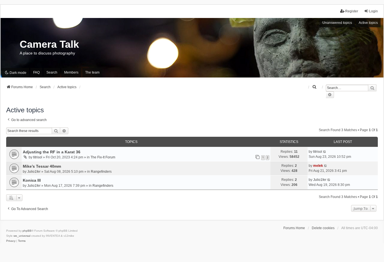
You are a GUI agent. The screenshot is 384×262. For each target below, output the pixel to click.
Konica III (32, 180)
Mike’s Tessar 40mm (42, 166)
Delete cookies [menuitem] (323, 228)
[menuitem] (314, 87)
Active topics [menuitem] (368, 23)
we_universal (21, 235)
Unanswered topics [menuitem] (337, 23)
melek (318, 166)
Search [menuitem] (51, 72)
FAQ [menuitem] (36, 72)
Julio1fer (33, 172)
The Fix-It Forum (103, 157)
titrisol (37, 157)
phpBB (26, 230)
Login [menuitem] (373, 11)
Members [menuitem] (71, 72)
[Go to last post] (325, 151)
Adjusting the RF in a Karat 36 (51, 152)
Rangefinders (101, 172)
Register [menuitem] (351, 11)
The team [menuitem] (92, 72)
